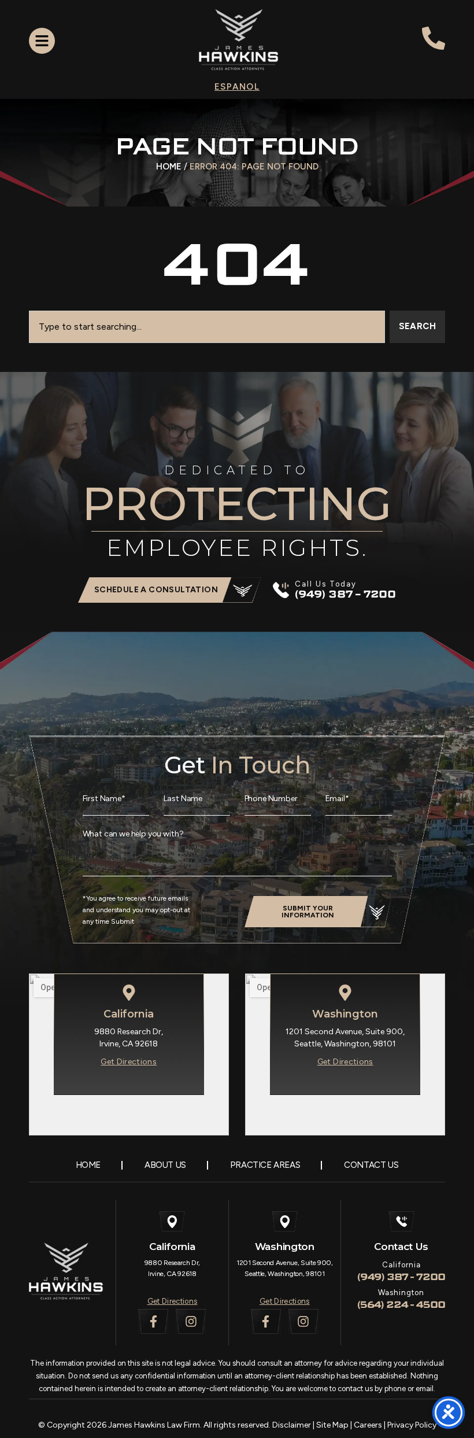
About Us (165, 1165)
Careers (368, 1425)
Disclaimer (291, 1425)
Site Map (332, 1425)
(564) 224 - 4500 (401, 1304)
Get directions (129, 1062)
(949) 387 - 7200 (401, 1277)
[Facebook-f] (153, 1321)
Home (169, 166)
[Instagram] (191, 1321)
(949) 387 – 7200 (345, 594)
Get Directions (172, 1301)
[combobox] (207, 327)
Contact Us (371, 1165)
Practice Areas (265, 1165)
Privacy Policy (411, 1425)
